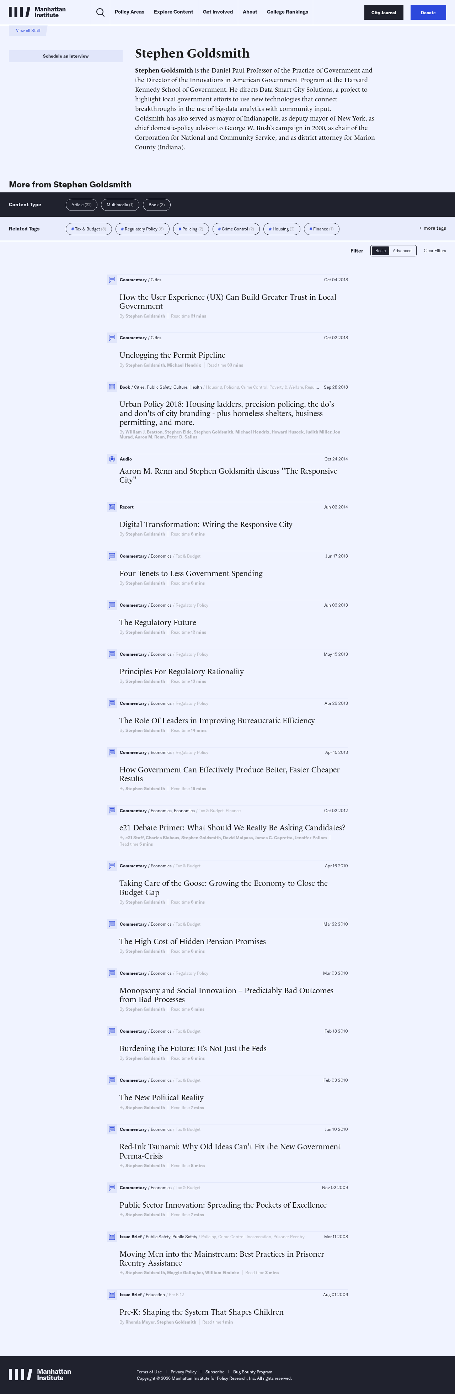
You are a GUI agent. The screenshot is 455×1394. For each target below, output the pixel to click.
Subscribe (214, 1371)
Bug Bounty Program (252, 1371)
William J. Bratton (143, 432)
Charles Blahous (162, 837)
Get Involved (218, 12)
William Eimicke (222, 1272)
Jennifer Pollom (311, 837)
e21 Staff (134, 837)
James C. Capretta (274, 837)
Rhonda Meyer (140, 1322)
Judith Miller (318, 432)
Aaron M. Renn (150, 437)
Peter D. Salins (182, 437)
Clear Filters (435, 250)
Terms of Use (149, 1371)
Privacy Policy (184, 1371)
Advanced (402, 250)
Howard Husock (288, 432)
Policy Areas (129, 12)
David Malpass (238, 837)
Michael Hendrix (184, 365)
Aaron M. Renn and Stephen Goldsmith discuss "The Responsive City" (228, 475)
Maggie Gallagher (185, 1272)
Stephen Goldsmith (145, 316)
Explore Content (173, 12)
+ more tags (432, 228)
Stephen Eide (178, 432)
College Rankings (287, 12)
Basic (380, 250)
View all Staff (28, 30)
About (250, 12)
